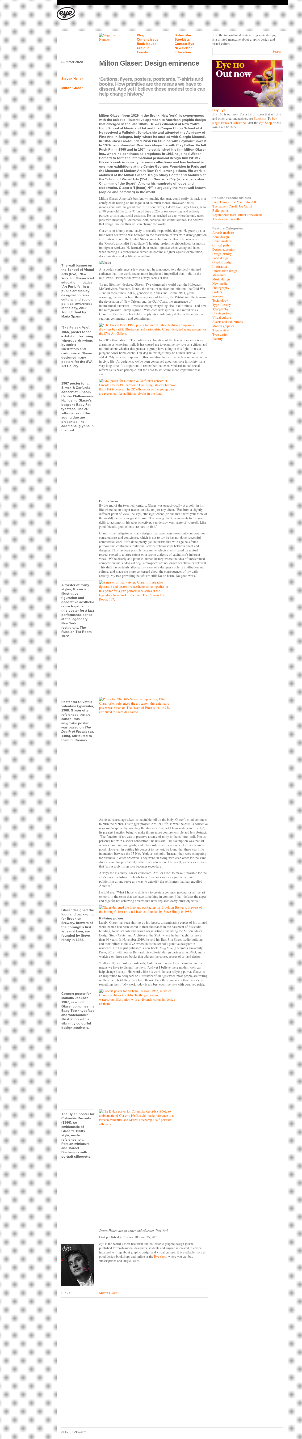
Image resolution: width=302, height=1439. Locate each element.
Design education (223, 249)
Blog (140, 35)
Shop (265, 122)
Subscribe (183, 35)
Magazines (219, 275)
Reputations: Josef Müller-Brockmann (237, 214)
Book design (220, 236)
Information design (225, 270)
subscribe (239, 122)
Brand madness (222, 241)
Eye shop (160, 1256)
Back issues (146, 44)
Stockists (182, 39)
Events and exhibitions (227, 321)
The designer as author (227, 219)
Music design (221, 279)
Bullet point (220, 210)
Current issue (148, 39)
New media (219, 283)
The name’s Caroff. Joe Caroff (232, 206)
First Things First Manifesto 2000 (234, 202)
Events (142, 52)
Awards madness (223, 232)
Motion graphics (223, 326)
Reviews (217, 296)
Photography (220, 287)
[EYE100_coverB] (77, 1265)
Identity (217, 338)
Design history (222, 253)
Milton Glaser (72, 88)
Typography (220, 309)
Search (277, 51)
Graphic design (222, 262)
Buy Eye (219, 110)
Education (183, 52)
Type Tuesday (221, 304)
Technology (220, 300)
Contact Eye (184, 44)
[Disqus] (134, 1359)
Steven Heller (72, 78)
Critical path (220, 245)
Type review (220, 330)
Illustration (219, 266)
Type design (220, 334)
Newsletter (183, 48)
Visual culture (221, 317)
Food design (220, 258)
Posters (217, 292)
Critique (143, 48)
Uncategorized (221, 313)
